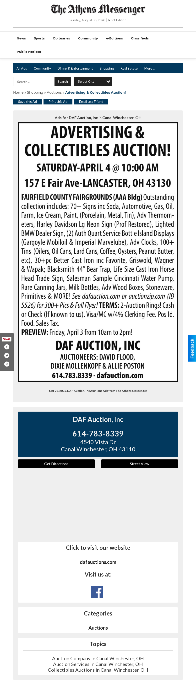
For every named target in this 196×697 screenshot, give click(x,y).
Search (63, 81)
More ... (149, 68)
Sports (39, 38)
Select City (86, 81)
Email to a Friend (91, 101)
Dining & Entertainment (75, 68)
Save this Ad (27, 101)
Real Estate (129, 68)
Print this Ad (58, 101)
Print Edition (117, 20)
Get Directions (56, 463)
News (21, 38)
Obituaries (61, 38)
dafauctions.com (98, 562)
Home (18, 92)
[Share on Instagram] (7, 364)
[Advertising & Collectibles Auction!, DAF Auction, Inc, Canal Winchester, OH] (98, 252)
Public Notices (29, 52)
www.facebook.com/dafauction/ (97, 592)
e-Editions (114, 38)
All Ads (21, 68)
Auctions (54, 92)
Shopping (107, 68)
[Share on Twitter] (7, 355)
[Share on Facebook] (7, 346)
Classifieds (140, 38)
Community (88, 38)
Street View (139, 463)
